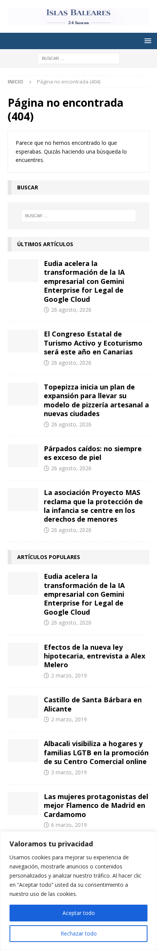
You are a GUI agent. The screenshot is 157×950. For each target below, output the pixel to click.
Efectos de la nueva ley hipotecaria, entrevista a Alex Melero (94, 656)
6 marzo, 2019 (69, 824)
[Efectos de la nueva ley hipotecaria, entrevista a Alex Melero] (23, 654)
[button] (146, 40)
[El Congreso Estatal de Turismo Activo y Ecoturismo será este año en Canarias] (23, 341)
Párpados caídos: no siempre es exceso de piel (93, 453)
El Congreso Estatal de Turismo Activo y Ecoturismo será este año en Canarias (93, 342)
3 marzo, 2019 (69, 772)
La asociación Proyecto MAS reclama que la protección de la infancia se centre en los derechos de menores (93, 506)
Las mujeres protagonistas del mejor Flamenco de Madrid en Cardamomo (96, 805)
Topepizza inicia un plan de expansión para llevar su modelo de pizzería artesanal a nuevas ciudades (96, 400)
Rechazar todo (79, 933)
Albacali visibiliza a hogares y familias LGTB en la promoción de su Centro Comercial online (96, 752)
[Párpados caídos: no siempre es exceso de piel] (23, 455)
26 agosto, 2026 (71, 309)
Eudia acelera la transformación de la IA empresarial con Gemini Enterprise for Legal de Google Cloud (84, 281)
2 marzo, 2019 (69, 675)
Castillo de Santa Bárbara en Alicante (93, 704)
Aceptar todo (78, 912)
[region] (78, 890)
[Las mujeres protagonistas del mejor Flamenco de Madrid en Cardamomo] (23, 803)
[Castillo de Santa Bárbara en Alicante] (23, 706)
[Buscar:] (79, 57)
